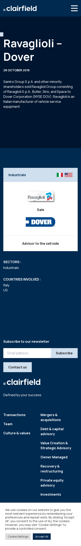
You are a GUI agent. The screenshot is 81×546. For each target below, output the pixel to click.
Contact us (17, 367)
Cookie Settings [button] (18, 536)
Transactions (14, 415)
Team (7, 424)
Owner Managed (54, 457)
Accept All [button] (41, 536)
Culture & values (16, 433)
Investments (50, 494)
